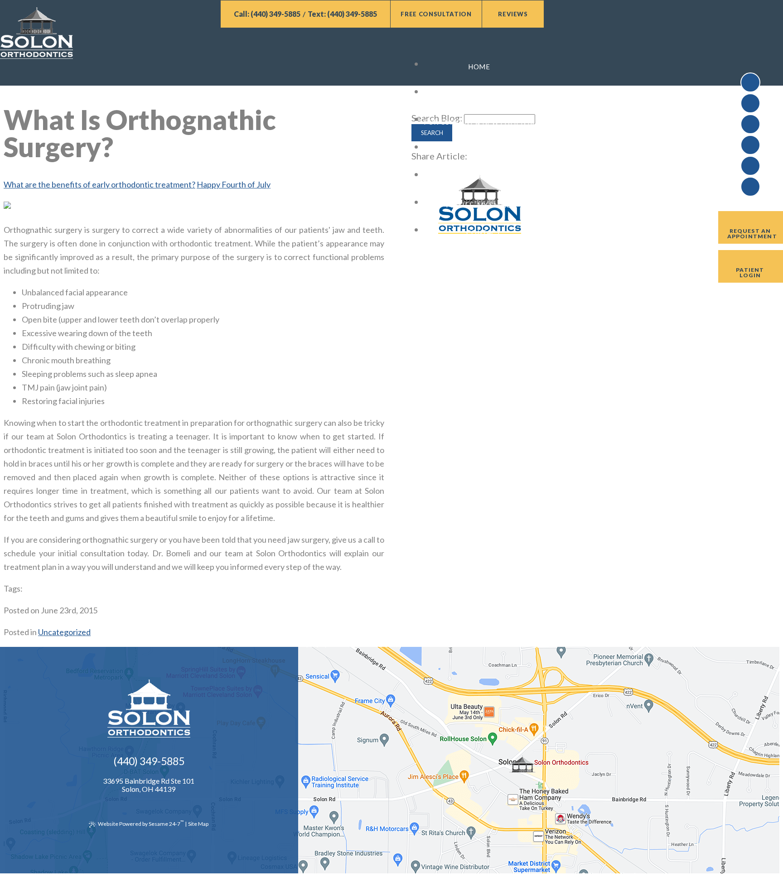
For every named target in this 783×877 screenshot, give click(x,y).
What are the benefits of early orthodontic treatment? (99, 184)
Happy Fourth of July (234, 184)
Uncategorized (64, 632)
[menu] (272, 48)
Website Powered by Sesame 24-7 (141, 823)
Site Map (198, 823)
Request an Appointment (752, 233)
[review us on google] (750, 124)
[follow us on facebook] (750, 82)
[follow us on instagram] (750, 187)
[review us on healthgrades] (750, 145)
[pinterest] (750, 166)
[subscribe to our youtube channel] (750, 103)
